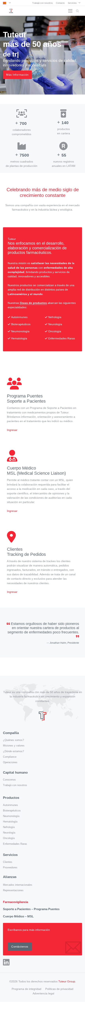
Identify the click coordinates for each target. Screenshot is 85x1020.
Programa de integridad (26, 988)
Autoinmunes (10, 805)
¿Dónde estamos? (13, 751)
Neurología (9, 832)
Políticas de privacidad (59, 988)
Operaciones (10, 762)
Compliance (9, 756)
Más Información (17, 74)
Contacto (60, 3)
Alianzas (9, 877)
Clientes (7, 862)
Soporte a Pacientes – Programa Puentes (31, 909)
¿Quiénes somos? (13, 740)
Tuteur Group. (67, 981)
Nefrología (9, 827)
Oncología (9, 838)
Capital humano (15, 772)
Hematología (10, 821)
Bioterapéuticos (12, 810)
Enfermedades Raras (15, 844)
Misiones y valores (14, 745)
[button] (7, 2)
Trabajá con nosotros (42, 3)
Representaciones (13, 890)
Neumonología (11, 816)
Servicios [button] (72, 3)
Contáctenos (19, 946)
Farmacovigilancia (15, 902)
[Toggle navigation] (70, 10)
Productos (11, 798)
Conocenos (9, 779)
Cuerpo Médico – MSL (18, 916)
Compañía (11, 733)
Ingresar (12, 430)
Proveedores (10, 867)
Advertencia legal (43, 993)
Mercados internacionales (17, 885)
